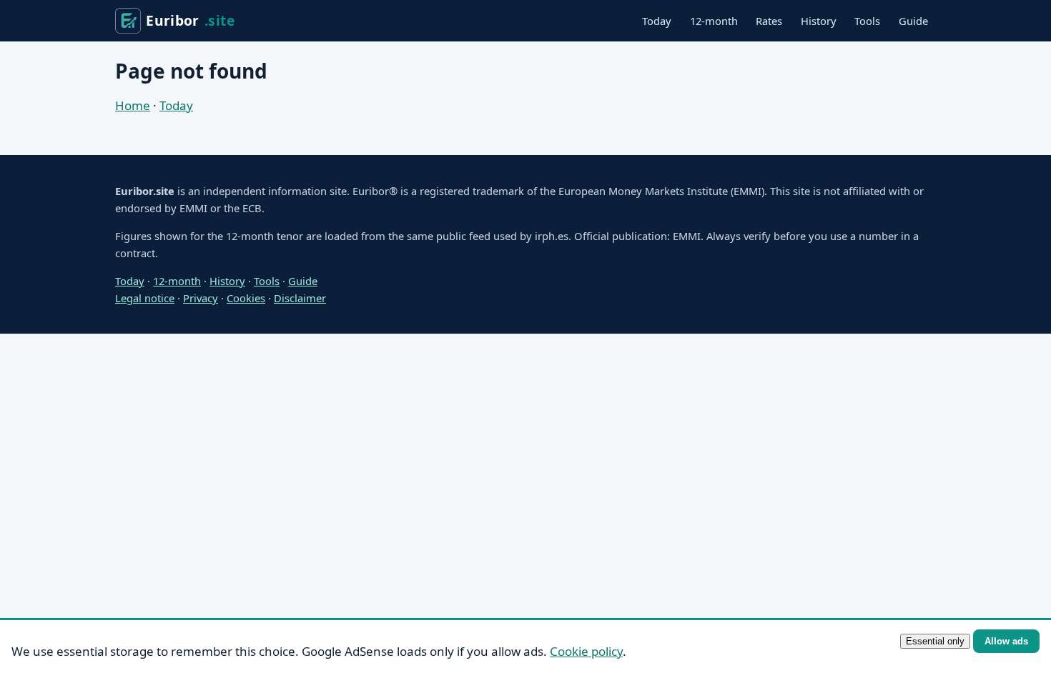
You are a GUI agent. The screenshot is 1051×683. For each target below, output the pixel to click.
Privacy (200, 298)
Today (656, 21)
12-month (714, 21)
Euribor (190, 20)
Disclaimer (300, 298)
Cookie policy (586, 651)
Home (132, 105)
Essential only (935, 641)
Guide (913, 21)
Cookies (246, 298)
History (819, 21)
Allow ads (1006, 641)
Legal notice (144, 298)
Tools (867, 21)
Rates (769, 21)
